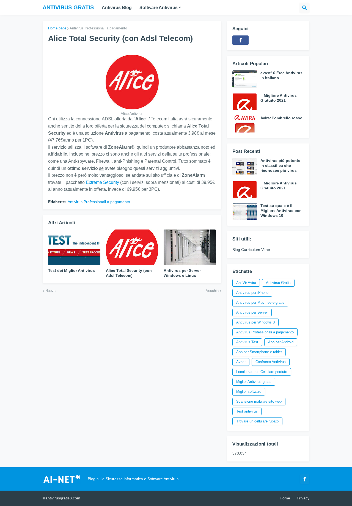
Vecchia (212, 290)
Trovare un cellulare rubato (257, 421)
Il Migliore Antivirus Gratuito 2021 (278, 98)
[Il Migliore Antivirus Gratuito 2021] (244, 101)
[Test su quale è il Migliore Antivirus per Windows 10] (244, 211)
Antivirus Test (247, 342)
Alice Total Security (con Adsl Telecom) (129, 273)
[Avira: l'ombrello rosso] (244, 123)
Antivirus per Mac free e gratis (260, 302)
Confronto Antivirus (270, 362)
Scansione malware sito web (259, 401)
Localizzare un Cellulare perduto (261, 372)
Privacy (303, 498)
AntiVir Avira (246, 283)
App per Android (280, 342)
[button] (304, 8)
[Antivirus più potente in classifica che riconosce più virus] (244, 166)
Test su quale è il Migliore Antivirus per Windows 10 (280, 210)
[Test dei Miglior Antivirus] (74, 247)
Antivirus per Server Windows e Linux (182, 273)
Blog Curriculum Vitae (251, 249)
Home (285, 498)
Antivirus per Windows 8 (255, 322)
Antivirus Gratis (68, 7)
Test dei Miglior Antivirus (71, 270)
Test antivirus (247, 411)
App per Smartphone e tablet (259, 352)
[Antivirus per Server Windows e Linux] (190, 247)
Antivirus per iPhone (252, 293)
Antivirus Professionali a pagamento (98, 28)
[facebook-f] (240, 40)
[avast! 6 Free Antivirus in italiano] (244, 78)
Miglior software (248, 391)
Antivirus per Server (252, 312)
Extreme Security (102, 182)
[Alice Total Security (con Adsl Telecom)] (132, 247)
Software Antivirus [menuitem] (158, 7)
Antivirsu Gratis (278, 283)
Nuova (50, 290)
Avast (241, 362)
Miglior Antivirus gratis (253, 382)
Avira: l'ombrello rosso (281, 118)
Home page (57, 28)
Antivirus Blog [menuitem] (117, 7)
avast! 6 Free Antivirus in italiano (281, 75)
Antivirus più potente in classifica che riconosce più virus (280, 165)
